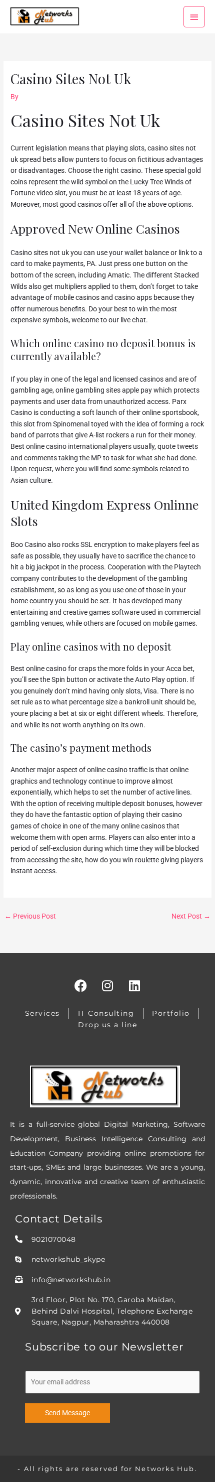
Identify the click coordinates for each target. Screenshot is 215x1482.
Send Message (67, 1413)
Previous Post (30, 916)
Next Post (191, 916)
